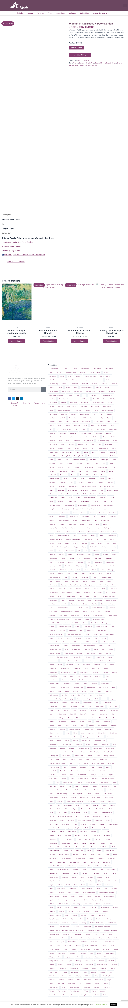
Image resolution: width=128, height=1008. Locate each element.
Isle (79, 676)
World (86, 991)
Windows (70, 980)
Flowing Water (89, 585)
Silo (109, 881)
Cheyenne (52, 482)
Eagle (76, 547)
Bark (95, 414)
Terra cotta (65, 923)
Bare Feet (64, 414)
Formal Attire (113, 589)
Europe (72, 558)
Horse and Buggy (62, 657)
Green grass (106, 623)
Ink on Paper (84, 672)
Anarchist (85, 383)
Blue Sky (52, 440)
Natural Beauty (66, 755)
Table (92, 915)
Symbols (83, 915)
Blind (61, 437)
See (84, 869)
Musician (62, 748)
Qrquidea (78, 828)
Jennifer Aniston (54, 683)
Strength (52, 911)
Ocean (108, 767)
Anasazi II (103, 383)
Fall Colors (68, 566)
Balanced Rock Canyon (64, 410)
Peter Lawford (108, 797)
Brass (69, 448)
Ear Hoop (105, 547)
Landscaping (69, 699)
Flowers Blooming (75, 585)
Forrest (78, 592)
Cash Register (63, 471)
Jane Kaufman (54, 680)
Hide (66, 649)
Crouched (52, 524)
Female (86, 570)
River (77, 847)
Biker (85, 425)
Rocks (89, 850)
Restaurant (93, 843)
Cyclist (105, 524)
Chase (74, 478)
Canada (115, 459)
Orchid (72, 778)
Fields (75, 573)
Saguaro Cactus (80, 858)
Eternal (114, 554)
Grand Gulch (77, 619)
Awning (60, 406)
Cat (80, 471)
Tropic (112, 945)
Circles (94, 490)
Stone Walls (107, 904)
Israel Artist (87, 676)
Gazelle (103, 604)
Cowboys (52, 520)
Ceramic (73, 475)
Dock (98, 539)
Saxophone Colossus (56, 866)
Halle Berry (72, 630)
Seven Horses (54, 877)
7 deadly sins (85, 368)
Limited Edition (99, 706)
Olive (71, 774)
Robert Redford (103, 847)
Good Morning (75, 615)
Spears (73, 896)
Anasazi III (114, 383)
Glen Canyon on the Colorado (70, 611)
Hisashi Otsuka (68, 653)
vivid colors (87, 957)
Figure (100, 573)
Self (101, 869)
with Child (61, 983)
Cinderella (61, 490)
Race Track (83, 831)
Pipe (59, 805)
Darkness (97, 528)
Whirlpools (74, 972)
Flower (109, 581)
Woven (94, 991)
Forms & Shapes (67, 592)
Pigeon (102, 801)
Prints (50, 13)
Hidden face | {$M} (55, 649)
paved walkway (111, 790)
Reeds (79, 839)
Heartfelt (103, 642)
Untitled (52, 953)
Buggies (102, 452)
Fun (89, 600)
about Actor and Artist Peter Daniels (17, 242)
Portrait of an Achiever (65, 816)
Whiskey (84, 972)
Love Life (52, 718)
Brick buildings (103, 448)
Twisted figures (85, 949)
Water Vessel (74, 968)
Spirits (89, 896)
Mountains (79, 744)
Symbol (74, 915)
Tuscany (73, 949)
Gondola (107, 611)
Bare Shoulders (85, 414)
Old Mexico (53, 774)
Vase (91, 953)
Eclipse (59, 551)
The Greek (76, 926)
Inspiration (105, 672)
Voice (97, 957)
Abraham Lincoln (71, 372)
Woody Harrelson (75, 991)
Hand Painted (102, 630)
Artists (30, 13)
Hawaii (65, 642)
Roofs (84, 854)
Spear (65, 896)
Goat (92, 611)
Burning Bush (66, 456)
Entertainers (80, 554)
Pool (65, 812)
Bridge (114, 448)
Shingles (99, 877)
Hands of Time (97, 634)
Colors (104, 501)
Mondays (76, 737)
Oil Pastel (112, 771)
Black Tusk (99, 433)
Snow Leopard (73, 888)
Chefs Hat (92, 478)
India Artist (77, 668)
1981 (51, 372)
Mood (51, 740)
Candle (80, 463)
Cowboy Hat (112, 516)
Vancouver (72, 953)
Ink (75, 672)
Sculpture (81, 866)
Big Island (77, 425)
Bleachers (52, 437)
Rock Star (98, 850)
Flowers (63, 585)
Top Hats (74, 938)
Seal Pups (108, 866)
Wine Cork (87, 980)
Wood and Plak (74, 987)
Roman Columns (64, 854)
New (87, 759)
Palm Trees (53, 786)
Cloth (84, 494)
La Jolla (64, 695)
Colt (111, 501)
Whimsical (64, 972)
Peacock (88, 793)
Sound (77, 892)
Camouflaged (104, 459)
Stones (98, 904)
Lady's (99, 691)
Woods (52, 991)
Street (84, 907)
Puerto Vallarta (113, 824)
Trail (109, 938)
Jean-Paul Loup (94, 680)
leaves (104, 699)
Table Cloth (101, 915)
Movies (96, 744)
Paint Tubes (104, 782)
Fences (102, 570)
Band (96, 410)
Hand (81, 630)
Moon (59, 740)
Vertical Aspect (109, 953)
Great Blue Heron (98, 619)
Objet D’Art (60, 13)
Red (59, 835)
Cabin (51, 459)
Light (64, 706)
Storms (67, 907)
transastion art (109, 942)
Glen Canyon (53, 611)
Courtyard (85, 516)
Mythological (110, 748)
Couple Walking (73, 516)
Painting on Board (91, 782)
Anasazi (94, 383)
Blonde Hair (70, 437)
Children (90, 482)
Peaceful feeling (62, 793)
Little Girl (93, 710)
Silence (82, 881)
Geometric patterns (62, 608)
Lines (109, 706)
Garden (65, 604)
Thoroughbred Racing (110, 930)
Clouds (92, 494)
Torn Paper (91, 938)
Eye (79, 558)
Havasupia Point (54, 642)
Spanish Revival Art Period (107, 892)
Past (115, 786)
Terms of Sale (39, 403)
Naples (83, 752)
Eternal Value (53, 558)
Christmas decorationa (89, 486)
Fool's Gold (61, 589)
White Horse (53, 976)
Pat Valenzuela (98, 790)
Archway (102, 391)
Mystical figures (84, 748)
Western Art (53, 972)
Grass (87, 619)
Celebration (63, 475)
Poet (110, 809)
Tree (51, 945)
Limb (89, 706)
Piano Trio (60, 801)
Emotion (114, 551)
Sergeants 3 (85, 873)
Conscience (65, 509)
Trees (58, 945)
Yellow (65, 995)
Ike (105, 664)
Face (88, 562)
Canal (60, 463)
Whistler (102, 972)
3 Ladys (65, 368)
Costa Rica (102, 513)
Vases (99, 953)
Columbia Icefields (55, 505)
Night (86, 763)
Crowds (62, 524)
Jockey (86, 683)
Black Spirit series (86, 433)
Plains (104, 805)
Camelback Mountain (78, 459)
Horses (110, 657)
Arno (77, 395)
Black (91, 429)
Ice (78, 664)
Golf (99, 611)
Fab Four (80, 562)
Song (69, 892)
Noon (64, 767)
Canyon (52, 467)
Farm (104, 566)
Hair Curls (52, 630)
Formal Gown (54, 592)
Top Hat (64, 938)
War (86, 961)
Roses (100, 854)
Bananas (88, 410)
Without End (71, 983)
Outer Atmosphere (108, 778)
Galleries (20, 13)
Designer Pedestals (63, 535)
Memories (52, 729)
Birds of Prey (67, 429)
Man (114, 718)
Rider (51, 847)
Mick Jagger (109, 729)
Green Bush (94, 623)
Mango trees (62, 721)
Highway (87, 649)
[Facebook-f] (9, 398)
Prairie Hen (53, 820)
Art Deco (52, 399)
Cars (115, 467)
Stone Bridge (76, 904)
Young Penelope (86, 995)
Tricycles (78, 945)
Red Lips (87, 835)
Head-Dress (75, 642)
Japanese (65, 680)
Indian (86, 668)
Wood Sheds (62, 991)
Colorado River (89, 63)
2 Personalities (54, 368)
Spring (67, 900)
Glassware (112, 608)
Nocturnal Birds (54, 767)
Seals (51, 869)
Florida (101, 581)
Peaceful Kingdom (76, 793)
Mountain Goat (67, 744)
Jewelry (77, 683)
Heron (109, 645)
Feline (78, 570)
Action (62, 376)
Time (102, 934)
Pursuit (52, 828)
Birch (112, 425)
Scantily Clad (70, 866)
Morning (75, 740)
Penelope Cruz (54, 797)
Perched (73, 797)
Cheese (83, 478)
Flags (58, 581)
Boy (100, 444)
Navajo (114, 63)
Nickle (78, 763)
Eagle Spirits (94, 547)
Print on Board (54, 824)
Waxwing (103, 968)
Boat (60, 440)
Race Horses (72, 831)
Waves (94, 968)
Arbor (107, 387)
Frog (95, 596)
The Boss (52, 926)
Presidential (98, 820)
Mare (89, 721)
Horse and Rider (77, 657)
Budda (86, 452)
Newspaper (103, 759)
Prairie (107, 816)
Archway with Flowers (56, 395)
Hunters (111, 661)
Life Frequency (54, 706)
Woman (94, 65)
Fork (103, 589)
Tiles (95, 934)
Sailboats (101, 858)
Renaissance (53, 843)
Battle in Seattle (74, 418)
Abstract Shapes (95, 372)
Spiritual (97, 896)
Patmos (87, 790)
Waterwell (85, 968)
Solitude (61, 892)
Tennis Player (53, 923)
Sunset (96, 911)
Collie (112, 497)
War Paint (111, 961)
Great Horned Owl (55, 623)
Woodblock (86, 987)
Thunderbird (77, 934)
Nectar (73, 759)
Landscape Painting (55, 699)
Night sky (111, 763)
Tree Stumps (67, 945)
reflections (98, 839)
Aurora (110, 402)
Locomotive (114, 710)
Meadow (91, 725)
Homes (108, 653)
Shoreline (52, 881)
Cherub (102, 478)
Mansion (73, 721)
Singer (51, 885)
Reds (61, 839)
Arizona (75, 63)
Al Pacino (109, 380)
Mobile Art (113, 733)
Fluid (99, 585)
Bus (89, 456)
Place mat (95, 805)
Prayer (62, 820)
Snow (51, 888)
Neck (64, 759)
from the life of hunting (108, 596)
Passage (85, 786)
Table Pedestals (54, 919)
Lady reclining (54, 695)
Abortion (59, 372)
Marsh (97, 721)
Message (62, 729)
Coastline (101, 494)
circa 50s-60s (72, 490)
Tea (72, 919)
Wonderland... (54, 987)
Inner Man (95, 672)
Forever (96, 589)
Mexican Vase (88, 729)
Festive (60, 573)
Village (52, 957)
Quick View (16, 318)
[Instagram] (17, 398)
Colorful (95, 501)
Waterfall (114, 964)
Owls (57, 782)
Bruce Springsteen (67, 452)
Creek (75, 520)
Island (71, 676)
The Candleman (64, 926)
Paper (62, 786)
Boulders (71, 444)
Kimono (52, 691)
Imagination (53, 668)
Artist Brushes (84, 399)
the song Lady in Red (11, 251)
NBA (51, 759)
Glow (84, 611)
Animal (52, 387)
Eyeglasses (97, 558)
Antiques (72, 13)
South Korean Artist (89, 892)
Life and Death (106, 702)
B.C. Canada (95, 406)
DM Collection (88, 539)
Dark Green (87, 528)
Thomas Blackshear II (93, 930)
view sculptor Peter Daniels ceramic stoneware (24, 255)
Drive (92, 543)
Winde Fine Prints (107, 976)
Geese (112, 604)
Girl (87, 608)
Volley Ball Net (54, 961)
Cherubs (110, 478)
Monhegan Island (88, 737)
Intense (114, 672)
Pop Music (94, 812)
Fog (113, 585)
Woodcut (96, 987)
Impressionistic (65, 668)
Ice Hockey (86, 664)
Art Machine (53, 402)
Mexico (99, 729)
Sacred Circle (54, 858)
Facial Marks (110, 562)
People (64, 797)
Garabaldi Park (54, 604)
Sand (84, 862)
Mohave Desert (105, 63)
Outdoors (95, 778)
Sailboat (92, 858)
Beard (67, 421)
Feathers (63, 570)
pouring (86, 816)
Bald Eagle (78, 410)
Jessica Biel (67, 683)
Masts (60, 725)
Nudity (100, 767)
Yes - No (74, 995)
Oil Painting (92, 771)
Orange (64, 778)
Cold (70, 497)
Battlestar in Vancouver (90, 418)
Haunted (103, 638)
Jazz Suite (82, 680)
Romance (52, 854)
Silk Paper (91, 881)
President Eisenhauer (84, 820)
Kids (113, 687)
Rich (111, 843)
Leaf (96, 699)
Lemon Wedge (54, 702)
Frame (114, 592)
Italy (107, 676)
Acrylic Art (53, 376)
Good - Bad (63, 615)
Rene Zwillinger (65, 843)
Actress (78, 376)
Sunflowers (87, 911)
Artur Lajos (73, 402)
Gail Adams (98, 600)
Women (106, 983)
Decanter (81, 532)
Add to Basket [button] (16, 341)
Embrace (105, 551)
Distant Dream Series (56, 539)
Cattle (103, 471)
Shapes (74, 877)
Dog (105, 539)
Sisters (60, 885)
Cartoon (52, 471)
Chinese (52, 486)
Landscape (100, 695)
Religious (108, 839)
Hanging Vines (110, 634)
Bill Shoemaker (102, 425)
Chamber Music (54, 478)
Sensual (75, 873)
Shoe (107, 877)
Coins (63, 497)
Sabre (115, 854)
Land (91, 695)
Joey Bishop (105, 683)
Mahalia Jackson (81, 718)
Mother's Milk (86, 740)
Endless (61, 554)
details (93, 535)
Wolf (81, 983)
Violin (78, 957)
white (110, 972)
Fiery (83, 573)
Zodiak (97, 995)
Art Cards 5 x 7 (93, 395)
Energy (70, 554)
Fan (97, 566)
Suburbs (61, 911)
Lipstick (66, 710)
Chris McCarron (73, 486)
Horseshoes (53, 661)
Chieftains (63, 482)
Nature (90, 755)
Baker (51, 410)
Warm (93, 961)
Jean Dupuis (106, 680)
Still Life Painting (63, 904)
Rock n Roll (79, 850)
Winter (51, 983)
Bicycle (68, 425)
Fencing (110, 570)
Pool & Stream (75, 812)
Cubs (90, 524)
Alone (100, 380)
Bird (51, 429)
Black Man (63, 433)
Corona (92, 513)
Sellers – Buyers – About (102, 13)
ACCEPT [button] (113, 1005)
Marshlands (106, 721)
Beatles (75, 421)
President (71, 820)
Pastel (51, 790)
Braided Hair (108, 444)
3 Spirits (74, 368)
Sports (52, 900)
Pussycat (60, 828)
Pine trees (111, 801)
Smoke (91, 885)
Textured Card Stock (96, 923)
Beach (109, 418)
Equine (97, 554)
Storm (59, 907)
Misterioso (91, 733)
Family (90, 566)
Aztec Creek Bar (72, 406)
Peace (51, 793)
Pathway (68, 790)
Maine (100, 718)
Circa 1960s (84, 490)
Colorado (60, 501)
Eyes (51, 562)
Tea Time (80, 919)
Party (76, 786)
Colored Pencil (84, 501)
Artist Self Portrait (98, 399)
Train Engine (60, 942)
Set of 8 (114, 873)
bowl (93, 444)
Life (97, 702)
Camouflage (92, 459)
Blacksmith (73, 433)
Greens (52, 626)
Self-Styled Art (111, 869)
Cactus (81, 63)
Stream (76, 907)
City (101, 490)
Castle (73, 471)
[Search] (43, 389)
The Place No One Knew (102, 926)
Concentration (95, 505)
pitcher (78, 805)
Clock (68, 494)
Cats (87, 471)
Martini (52, 725)
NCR (57, 759)
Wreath (102, 991)
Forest (87, 589)
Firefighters (74, 577)
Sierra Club (72, 881)
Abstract (83, 372)
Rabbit (62, 831)
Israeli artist (98, 676)
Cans (103, 463)
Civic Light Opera (112, 490)
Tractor (101, 938)
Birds (57, 429)
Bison (84, 429)
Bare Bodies (53, 414)
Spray (59, 900)
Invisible (63, 676)
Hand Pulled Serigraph (56, 634)
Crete (95, 520)
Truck (65, 949)
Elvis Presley (95, 551)
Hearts (112, 642)
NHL (71, 763)
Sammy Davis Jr (74, 862)
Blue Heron (95, 437)
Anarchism (74, 383)
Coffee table (53, 497)
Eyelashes (109, 558)
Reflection (88, 839)
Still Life (52, 904)
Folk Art (52, 589)
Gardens (85, 604)
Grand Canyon (113, 615)
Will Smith (88, 976)
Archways (112, 391)
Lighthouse (73, 706)
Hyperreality (69, 664)
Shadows (65, 877)
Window (61, 980)
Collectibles (84, 13)
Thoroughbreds (54, 934)
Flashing (84, 581)
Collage (78, 497)
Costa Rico (112, 513)
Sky (75, 885)
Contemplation (104, 509)
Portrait (52, 816)
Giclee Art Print (77, 608)
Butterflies (113, 456)
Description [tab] (6, 215)
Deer (114, 532)
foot (71, 589)
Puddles (102, 824)
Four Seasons (98, 592)
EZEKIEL (70, 562)
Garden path (75, 604)
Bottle (62, 444)
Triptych (103, 945)
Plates (66, 809)
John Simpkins (65, 687)
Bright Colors (54, 452)
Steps (110, 900)
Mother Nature (54, 744)
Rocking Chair (68, 850)
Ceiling (111, 471)
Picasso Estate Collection (75, 801)
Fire (66, 577)
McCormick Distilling (79, 725)
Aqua (75, 387)
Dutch (51, 547)
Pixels (86, 805)
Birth (77, 429)
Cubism (82, 524)
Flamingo (75, 581)
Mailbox (92, 718)
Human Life (88, 661)
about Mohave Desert (11, 246)
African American (105, 376)
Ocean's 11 (53, 771)
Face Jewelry (98, 562)
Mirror (75, 733)
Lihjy (82, 706)
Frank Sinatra (71, 596)
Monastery (66, 737)
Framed (52, 596)
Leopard (64, 702)
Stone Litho (88, 904)
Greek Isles (75, 623)
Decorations (105, 532)
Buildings (112, 452)
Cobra (110, 494)
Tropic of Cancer (55, 949)
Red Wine (70, 839)
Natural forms (79, 755)
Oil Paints (102, 771)
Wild (71, 976)
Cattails (94, 471)
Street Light (93, 907)
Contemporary (54, 513)
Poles (51, 812)
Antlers (60, 387)
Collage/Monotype (90, 497)
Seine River (93, 869)
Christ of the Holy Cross (107, 486)
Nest (80, 759)
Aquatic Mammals (86, 387)
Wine (78, 980)
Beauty (109, 421)
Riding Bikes (68, 847)
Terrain (74, 923)
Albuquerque (76, 380)
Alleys (92, 380)
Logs (51, 714)
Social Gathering (87, 888)
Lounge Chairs (104, 714)
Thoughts (66, 934)
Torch (82, 938)
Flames (66, 581)
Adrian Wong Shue (90, 376)
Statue (94, 900)
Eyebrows (87, 558)
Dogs (112, 539)
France (60, 596)
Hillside (111, 649)
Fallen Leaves (80, 566)
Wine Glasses (99, 980)
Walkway (78, 961)
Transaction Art (95, 942)
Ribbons (102, 843)
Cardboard (77, 467)
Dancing (64, 528)
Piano (51, 801)
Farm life (112, 566)
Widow (63, 976)
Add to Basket (76, 48)
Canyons (60, 467)
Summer (70, 911)
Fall (60, 566)
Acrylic (79, 60)
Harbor (60, 638)
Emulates (52, 554)
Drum (100, 543)
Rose (92, 854)
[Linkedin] (21, 398)
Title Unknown (54, 938)
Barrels (109, 414)
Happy (51, 638)
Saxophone (106, 862)
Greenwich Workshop (64, 626)
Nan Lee (74, 752)
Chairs (103, 475)
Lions (51, 710)
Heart (95, 642)
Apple (68, 387)
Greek (66, 623)
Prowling (92, 824)
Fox (107, 592)
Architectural (78, 391)
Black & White (113, 429)
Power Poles (97, 816)
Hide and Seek (76, 649)
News (94, 759)
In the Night (53, 676)
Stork (51, 907)
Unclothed (106, 949)
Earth (51, 551)
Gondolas (52, 615)
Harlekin (68, 638)
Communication (69, 505)
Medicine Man (102, 725)
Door (59, 543)
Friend (87, 596)
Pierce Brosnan (91, 801)
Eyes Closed (60, 562)
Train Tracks (83, 942)
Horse (51, 657)
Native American (95, 752)
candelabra (70, 463)
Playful (83, 809)
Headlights (86, 642)
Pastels (59, 790)
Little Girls (103, 710)
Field (68, 573)
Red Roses (53, 839)
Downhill (75, 543)
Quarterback (96, 828)
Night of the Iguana (98, 763)
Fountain (87, 592)
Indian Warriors (65, 672)
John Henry (53, 687)
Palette (114, 782)
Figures (108, 573)
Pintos (51, 805)
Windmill (52, 980)
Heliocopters (76, 645)
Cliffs (61, 494)
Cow (94, 516)
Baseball (52, 418)
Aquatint (98, 387)
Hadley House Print (102, 626)
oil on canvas (81, 771)
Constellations (91, 509)
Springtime (77, 900)
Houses (78, 661)
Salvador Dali (61, 862)
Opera (111, 774)
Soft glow (114, 888)
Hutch (60, 664)
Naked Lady (53, 752)
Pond (58, 812)
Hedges (66, 645)
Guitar (77, 626)
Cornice (83, 513)
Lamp (72, 695)
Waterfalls (53, 968)
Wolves (88, 983)
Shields (90, 877)
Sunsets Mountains (55, 915)
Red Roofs (97, 835)
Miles (51, 733)
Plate (58, 809)
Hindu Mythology (55, 653)
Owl (51, 782)
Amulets (64, 383)
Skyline (83, 885)
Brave (77, 448)
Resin (76, 843)
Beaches (52, 421)
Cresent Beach (85, 520)
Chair (95, 475)
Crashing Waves (64, 520)
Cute (97, 524)
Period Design (84, 797)
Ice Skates (97, 664)
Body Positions (88, 440)
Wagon (70, 961)
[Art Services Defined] (16, 262)
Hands (87, 634)
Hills (103, 649)
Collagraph (103, 497)
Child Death (80, 482)
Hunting (52, 664)
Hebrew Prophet (54, 645)
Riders (59, 847)
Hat (96, 638)
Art (84, 395)
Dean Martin (71, 532)
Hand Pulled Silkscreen (74, 634)
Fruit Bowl (71, 600)
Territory (83, 923)
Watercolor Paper (102, 964)
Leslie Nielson (87, 702)
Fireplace (85, 577)
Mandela (52, 721)
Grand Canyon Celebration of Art (59, 619)
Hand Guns (90, 630)
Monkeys (100, 737)
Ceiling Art (53, 475)
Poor (85, 812)
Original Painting (83, 778)
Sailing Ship (111, 858)
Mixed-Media (102, 733)
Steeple (102, 900)
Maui (67, 725)
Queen (106, 828)
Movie (88, 744)
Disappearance (111, 535)
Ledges (112, 699)
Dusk (114, 543)
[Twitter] (13, 398)
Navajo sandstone (109, 755)
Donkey (52, 543)
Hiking (96, 649)
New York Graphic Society (58, 763)
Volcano (113, 957)
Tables (65, 919)
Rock (113, 847)
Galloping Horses (111, 600)
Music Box (53, 748)
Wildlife (78, 976)
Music (115, 744)
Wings (109, 980)
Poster (78, 816)
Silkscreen (101, 881)
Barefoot (73, 414)
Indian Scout (53, 672)
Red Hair (77, 835)
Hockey (79, 653)
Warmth (101, 961)
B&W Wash (84, 406)
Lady (91, 691)
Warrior (52, 964)
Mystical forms (97, 748)
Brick (93, 448)
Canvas (111, 463)
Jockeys (94, 683)
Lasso (79, 699)
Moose (67, 740)
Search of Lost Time (63, 869)
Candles (88, 463)
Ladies (84, 691)
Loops (93, 714)
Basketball (62, 418)
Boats (67, 440)
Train (51, 942)
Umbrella (96, 949)
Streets (115, 907)
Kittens (75, 691)
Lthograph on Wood (65, 718)
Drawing (84, 543)
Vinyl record (68, 957)
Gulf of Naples (87, 626)
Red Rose (107, 835)
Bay (102, 418)
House (70, 661)
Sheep (82, 877)
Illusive (112, 664)
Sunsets (105, 911)
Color (51, 501)
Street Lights (105, 907)
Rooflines (76, 854)
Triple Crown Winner (91, 945)
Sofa (105, 888)
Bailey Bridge (107, 406)
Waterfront (63, 968)
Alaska (66, 380)
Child (71, 482)
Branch (52, 448)
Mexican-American (74, 729)
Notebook (83, 767)
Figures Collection (55, 577)
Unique (116, 949)
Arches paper (66, 391)
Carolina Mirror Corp (103, 467)
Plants (51, 809)
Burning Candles (79, 456)
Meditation (114, 725)
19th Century (109, 368)
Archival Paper (90, 391)
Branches (61, 448)
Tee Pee (89, 919)
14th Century (97, 368)
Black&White (101, 429)
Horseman (89, 657)
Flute (106, 585)
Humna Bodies (100, 661)
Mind (67, 733)
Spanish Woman (54, 896)
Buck (78, 452)
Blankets (108, 433)
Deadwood (60, 532)
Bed (116, 421)
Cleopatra (52, 494)
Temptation (99, 919)
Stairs (86, 900)
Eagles (84, 547)
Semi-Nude (65, 873)
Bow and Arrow (82, 444)
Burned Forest (54, 456)
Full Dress (81, 600)
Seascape (76, 869)
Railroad (93, 831)
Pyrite (69, 828)
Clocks (77, 494)
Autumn (52, 406)
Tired (110, 934)
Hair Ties (62, 630)
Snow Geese (60, 888)
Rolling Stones (109, 850)
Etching (105, 554)
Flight (93, 581)
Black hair (52, 433)
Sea (89, 866)
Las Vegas (88, 699)
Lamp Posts (82, 695)
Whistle (93, 972)
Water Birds (78, 964)
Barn (101, 414)
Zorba (105, 995)
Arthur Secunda (63, 399)
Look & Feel (83, 714)
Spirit (81, 896)
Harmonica (78, 638)
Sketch (68, 885)
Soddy (98, 888)
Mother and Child (99, 740)
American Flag (54, 383)
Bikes (92, 425)
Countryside (61, 516)
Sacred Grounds (67, 858)
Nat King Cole (54, 755)
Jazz (73, 680)
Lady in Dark (108, 691)
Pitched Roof (68, 805)
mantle (82, 721)
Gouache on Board (98, 615)
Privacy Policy (27, 403)
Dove (66, 543)
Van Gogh (83, 953)
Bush (96, 456)
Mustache (72, 748)
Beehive (52, 425)
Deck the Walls (92, 532)
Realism (52, 835)
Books (115, 440)
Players (74, 809)
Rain (101, 831)
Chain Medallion (85, 475)
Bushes (104, 456)
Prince (108, 820)
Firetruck (94, 577)
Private (75, 824)
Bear (60, 421)
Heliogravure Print (89, 645)
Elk (79, 551)
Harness (88, 638)
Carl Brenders (88, 467)
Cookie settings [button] (101, 1005)
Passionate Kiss (105, 786)
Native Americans (109, 752)
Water (69, 964)
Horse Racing (100, 657)
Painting (79, 782)
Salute (51, 862)
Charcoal (65, 478)
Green (85, 623)
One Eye (93, 774)
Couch (51, 516)
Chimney (100, 482)
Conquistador (54, 509)
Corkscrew (65, 513)
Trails (116, 938)
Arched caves (54, 391)
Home (100, 653)
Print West (65, 824)
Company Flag (82, 505)
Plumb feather (100, 809)
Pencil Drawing (108, 793)
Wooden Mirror (107, 987)
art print (63, 402)
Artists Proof (112, 399)
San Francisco (94, 862)
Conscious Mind (78, 509)
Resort (84, 843)
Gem (51, 608)
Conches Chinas (109, 505)
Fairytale (52, 566)
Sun (78, 911)
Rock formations (55, 850)
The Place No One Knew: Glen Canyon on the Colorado (66, 930)
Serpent (106, 873)
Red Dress (88, 65)
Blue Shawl (113, 437)
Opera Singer (53, 778)
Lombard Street (61, 714)
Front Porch (53, 600)
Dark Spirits (107, 528)
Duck (107, 543)
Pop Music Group (107, 812)
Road (92, 847)
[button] (125, 5)
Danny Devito (75, 528)
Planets (112, 805)
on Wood (102, 774)
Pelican (97, 793)
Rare (108, 831)
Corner (75, 513)
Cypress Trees (54, 528)
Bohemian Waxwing (103, 440)
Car (69, 467)
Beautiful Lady (98, 421)
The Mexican (87, 926)
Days (51, 532)
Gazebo (94, 604)
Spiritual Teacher (109, 896)
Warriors (60, 964)
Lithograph (83, 710)
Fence (94, 570)
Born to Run (53, 444)
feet (71, 570)
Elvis (85, 551)
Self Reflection (54, 873)
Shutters (61, 881)
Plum (90, 809)
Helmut (101, 645)
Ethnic (63, 558)
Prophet (83, 824)
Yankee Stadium (54, 995)
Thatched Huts (111, 923)
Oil (71, 771)
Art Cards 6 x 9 (107, 395)
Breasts (85, 448)
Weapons (112, 968)
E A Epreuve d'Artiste (63, 547)
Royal (107, 854)
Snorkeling (108, 885)
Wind (96, 976)
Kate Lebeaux (91, 687)
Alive (85, 380)
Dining (101, 535)
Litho (74, 710)
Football (78, 589)
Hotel (62, 661)
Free (80, 596)
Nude (92, 767)
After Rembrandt (55, 380)
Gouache (86, 615)
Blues (104, 437)
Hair (113, 626)
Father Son (53, 570)
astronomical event (98, 402)
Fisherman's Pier (107, 577)
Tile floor (87, 934)
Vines (59, 957)
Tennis (109, 919)
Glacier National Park (98, 608)
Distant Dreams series (73, 539)
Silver (116, 881)
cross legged (105, 520)
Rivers (85, 847)
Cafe (67, 459)
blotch (80, 437)
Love (113, 714)
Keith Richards (103, 687)
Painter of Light (68, 782)
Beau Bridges (86, 421)
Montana (109, 737)
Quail (86, 828)
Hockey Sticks (90, 653)
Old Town (63, 774)
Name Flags (64, 752)
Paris (69, 786)
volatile (105, 957)
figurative (91, 573)
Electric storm (70, 551)
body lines (77, 440)
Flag (51, 581)
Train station (72, 942)
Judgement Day (78, 687)
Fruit (62, 600)
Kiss (59, 691)
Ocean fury (63, 771)
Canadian (52, 463)
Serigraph (96, 873)
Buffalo (94, 452)
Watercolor (89, 964)
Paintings (40, 13)
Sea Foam (98, 866)
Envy (89, 554)
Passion (94, 786)
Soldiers (52, 892)
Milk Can (59, 733)
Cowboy (102, 516)
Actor (70, 376)
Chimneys (110, 482)
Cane (96, 463)
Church (52, 490)
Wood (64, 987)
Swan (66, 915)
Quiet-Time (53, 831)
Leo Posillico (75, 702)
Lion (116, 706)
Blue (87, 437)
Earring (114, 547)
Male (107, 718)
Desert (97, 63)
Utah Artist (61, 953)
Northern (73, 767)
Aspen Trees (84, 402)
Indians (106, 668)
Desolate (84, 535)
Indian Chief (95, 668)
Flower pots (53, 585)
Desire (75, 535)
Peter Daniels (79, 65)
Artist (74, 399)
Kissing (67, 691)
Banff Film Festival (107, 410)
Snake (99, 885)
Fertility (52, 573)
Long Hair (73, 714)
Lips (58, 710)
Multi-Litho (105, 744)
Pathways (78, 790)
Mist (82, 733)
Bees (59, 425)
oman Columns (82, 774)
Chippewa (61, 486)
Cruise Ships (72, 524)
